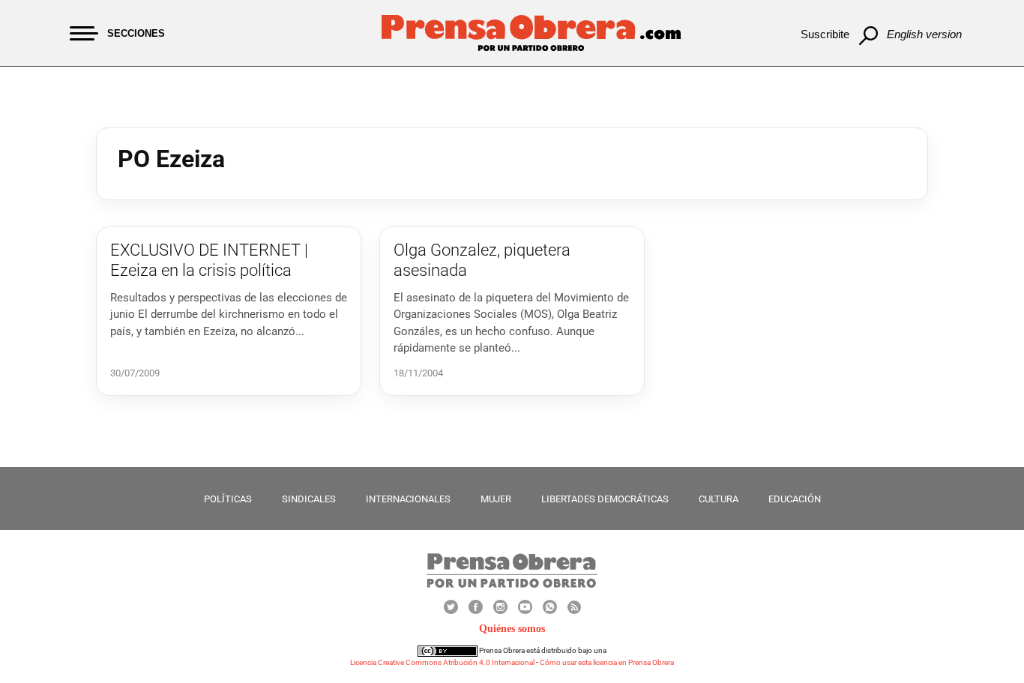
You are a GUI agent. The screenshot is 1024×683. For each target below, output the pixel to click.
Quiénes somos (512, 628)
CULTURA (718, 499)
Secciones (136, 33)
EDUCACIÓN (794, 499)
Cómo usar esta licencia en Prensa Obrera (607, 662)
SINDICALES (309, 499)
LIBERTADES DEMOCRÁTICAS (605, 499)
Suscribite (825, 34)
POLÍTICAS (228, 499)
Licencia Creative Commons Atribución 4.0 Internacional (442, 662)
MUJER (496, 499)
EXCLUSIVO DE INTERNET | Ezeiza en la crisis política (209, 260)
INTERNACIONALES (408, 499)
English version (924, 34)
